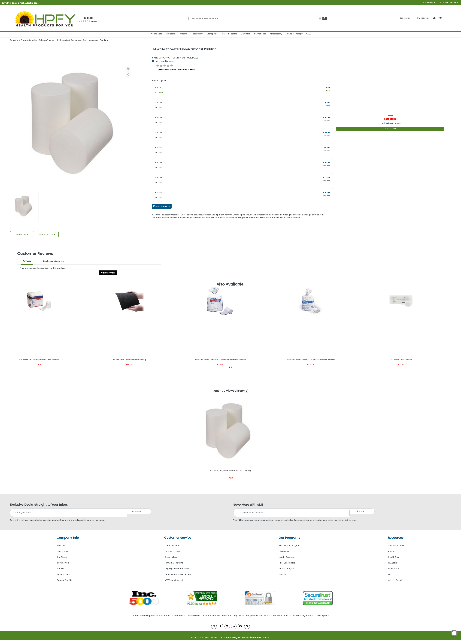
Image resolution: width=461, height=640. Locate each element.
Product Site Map (65, 580)
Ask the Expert (395, 580)
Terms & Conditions (173, 562)
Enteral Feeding (229, 33)
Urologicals (171, 33)
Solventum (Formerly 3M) (169, 58)
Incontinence (260, 33)
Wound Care (156, 33)
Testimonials (63, 562)
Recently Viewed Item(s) (230, 391)
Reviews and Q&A (47, 234)
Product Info (22, 234)
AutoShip (283, 574)
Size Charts (393, 568)
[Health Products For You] (45, 18)
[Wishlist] (128, 68)
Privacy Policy (63, 574)
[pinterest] (247, 626)
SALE (308, 33)
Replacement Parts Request (177, 574)
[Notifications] (434, 18)
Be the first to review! (187, 69)
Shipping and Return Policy (176, 568)
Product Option (159, 81)
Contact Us (405, 18)
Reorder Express (172, 551)
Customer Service (177, 538)
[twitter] (214, 626)
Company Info (68, 538)
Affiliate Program (287, 568)
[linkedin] (234, 626)
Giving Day (284, 551)
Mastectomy (276, 33)
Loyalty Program (286, 557)
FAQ (390, 574)
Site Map (61, 568)
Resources (395, 538)
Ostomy (184, 33)
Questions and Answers (167, 69)
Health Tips (393, 557)
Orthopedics (212, 33)
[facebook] (220, 626)
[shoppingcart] (440, 18)
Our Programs (289, 538)
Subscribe (136, 511)
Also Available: (231, 284)
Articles (391, 551)
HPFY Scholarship (287, 562)
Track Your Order (172, 545)
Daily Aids (245, 33)
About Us (61, 545)
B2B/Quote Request (173, 580)
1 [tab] (229, 367)
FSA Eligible (393, 562)
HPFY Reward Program (289, 545)
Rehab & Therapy (294, 33)
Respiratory (197, 33)
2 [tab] (231, 367)
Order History (170, 557)
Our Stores (62, 557)
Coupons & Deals (396, 545)
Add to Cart (390, 128)
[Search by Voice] (320, 18)
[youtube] (240, 626)
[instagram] (227, 626)
